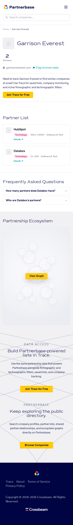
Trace (9, 481)
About (20, 481)
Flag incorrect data (47, 68)
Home (6, 29)
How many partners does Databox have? (30, 191)
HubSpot (20, 129)
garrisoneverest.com (18, 68)
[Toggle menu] (65, 7)
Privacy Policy (15, 486)
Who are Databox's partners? (23, 200)
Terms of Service (38, 481)
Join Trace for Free (18, 95)
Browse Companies (36, 445)
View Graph (36, 276)
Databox (19, 151)
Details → (18, 139)
